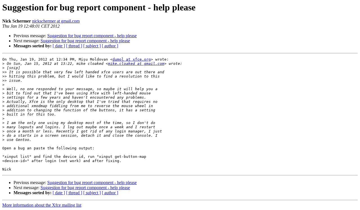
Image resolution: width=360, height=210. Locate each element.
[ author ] (110, 45)
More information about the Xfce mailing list (41, 205)
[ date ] (59, 45)
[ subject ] (92, 45)
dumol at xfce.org (131, 59)
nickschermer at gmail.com (56, 21)
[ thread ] (74, 45)
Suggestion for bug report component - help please (92, 35)
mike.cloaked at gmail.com (136, 63)
